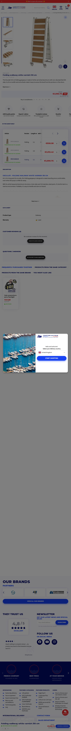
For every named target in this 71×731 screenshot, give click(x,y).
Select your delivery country (52, 349)
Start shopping (51, 358)
